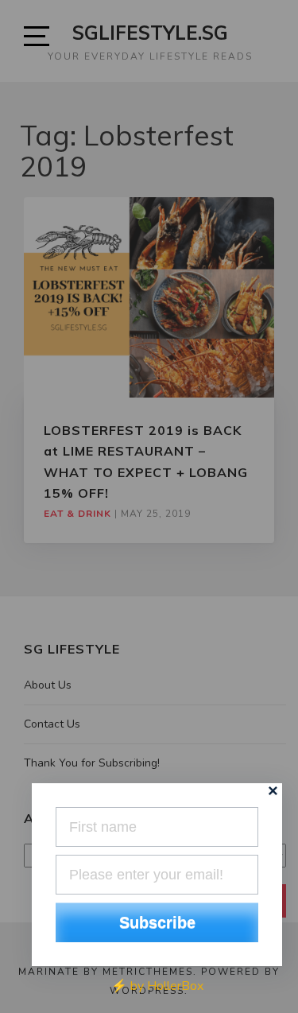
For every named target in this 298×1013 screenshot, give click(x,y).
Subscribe (157, 922)
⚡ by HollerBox (157, 986)
